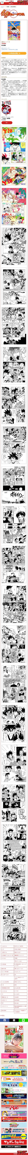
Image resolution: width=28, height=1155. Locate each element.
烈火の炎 (16, 1003)
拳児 (16, 984)
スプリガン (3, 958)
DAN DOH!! (3, 1010)
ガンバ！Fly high (4, 971)
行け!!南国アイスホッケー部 (7, 955)
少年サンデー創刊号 (19, 946)
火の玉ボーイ (4, 1000)
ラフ (2, 994)
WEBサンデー (22, 2)
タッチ (2, 949)
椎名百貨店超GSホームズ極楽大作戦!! (20, 1007)
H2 (15, 974)
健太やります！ (18, 952)
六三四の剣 (3, 964)
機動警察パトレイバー (19, 955)
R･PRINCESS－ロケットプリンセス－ (20, 965)
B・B (2, 984)
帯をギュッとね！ (18, 961)
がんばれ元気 (17, 988)
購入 (7, 122)
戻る (3, 1015)
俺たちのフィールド (19, 968)
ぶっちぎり (17, 994)
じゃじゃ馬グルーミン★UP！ (19, 978)
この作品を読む (13, 53)
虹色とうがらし (18, 981)
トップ (2, 6)
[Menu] (2, 2)
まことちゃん (4, 991)
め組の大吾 (3, 968)
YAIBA (16, 958)
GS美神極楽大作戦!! (5, 988)
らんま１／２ (17, 971)
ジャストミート (4, 1006)
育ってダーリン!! (4, 974)
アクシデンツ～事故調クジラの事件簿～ (20, 1011)
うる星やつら (4, 952)
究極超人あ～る (4, 997)
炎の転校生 (17, 1000)
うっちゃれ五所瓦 (5, 981)
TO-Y (2, 1003)
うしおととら (4, 946)
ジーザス (16, 991)
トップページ (20, 1152)
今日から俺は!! (18, 949)
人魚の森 (16, 997)
